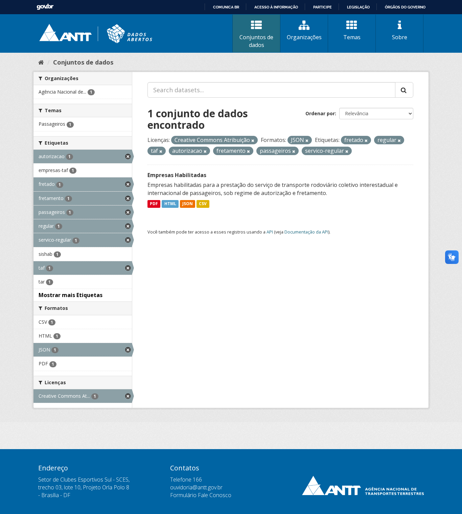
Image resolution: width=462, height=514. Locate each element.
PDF (154, 204)
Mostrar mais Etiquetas (70, 295)
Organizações (304, 37)
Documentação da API (306, 232)
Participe (322, 7)
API (270, 232)
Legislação (358, 7)
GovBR (45, 7)
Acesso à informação (276, 7)
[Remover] (252, 140)
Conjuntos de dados (256, 41)
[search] (404, 90)
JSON (187, 204)
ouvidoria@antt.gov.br (196, 487)
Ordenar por (320, 113)
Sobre (399, 37)
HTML (170, 204)
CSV (203, 204)
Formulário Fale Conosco (200, 495)
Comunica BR (226, 7)
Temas (352, 37)
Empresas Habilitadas (176, 175)
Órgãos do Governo (405, 7)
